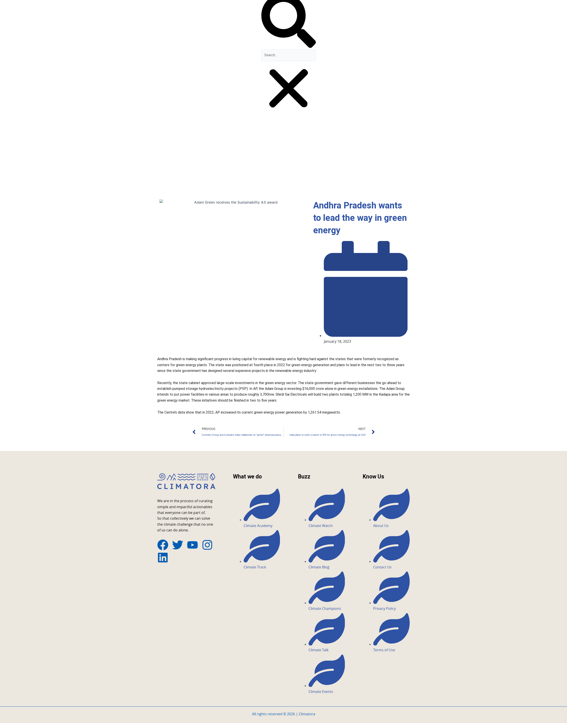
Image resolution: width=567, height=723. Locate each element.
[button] (288, 89)
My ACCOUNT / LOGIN (238, 112)
